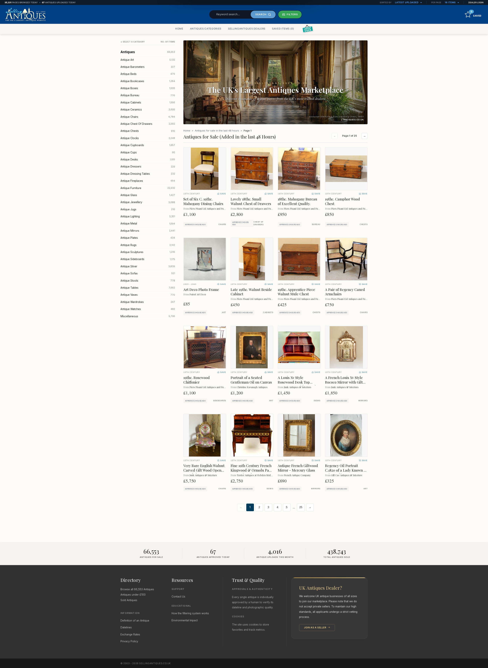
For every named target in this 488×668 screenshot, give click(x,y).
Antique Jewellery (147, 202)
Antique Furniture (147, 188)
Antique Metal (147, 223)
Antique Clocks (147, 138)
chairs (222, 224)
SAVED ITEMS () (283, 28)
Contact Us (178, 596)
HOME (179, 28)
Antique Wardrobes (147, 302)
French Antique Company (297, 475)
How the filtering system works (190, 613)
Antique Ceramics (147, 109)
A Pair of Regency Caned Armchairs (345, 291)
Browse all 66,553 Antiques (137, 589)
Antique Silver (147, 266)
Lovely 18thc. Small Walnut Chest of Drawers (251, 201)
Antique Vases (147, 294)
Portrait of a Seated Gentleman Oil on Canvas (251, 379)
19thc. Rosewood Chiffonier (196, 379)
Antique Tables (147, 287)
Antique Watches (147, 309)
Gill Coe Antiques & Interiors (346, 475)
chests (364, 224)
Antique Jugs (147, 209)
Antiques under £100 (133, 594)
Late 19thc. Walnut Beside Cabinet (251, 291)
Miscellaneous (147, 316)
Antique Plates (147, 237)
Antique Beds (147, 73)
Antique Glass (147, 195)
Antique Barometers (147, 66)
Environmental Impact (185, 620)
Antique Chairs (147, 116)
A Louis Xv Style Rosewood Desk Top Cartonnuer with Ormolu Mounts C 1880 (298, 384)
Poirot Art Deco (197, 294)
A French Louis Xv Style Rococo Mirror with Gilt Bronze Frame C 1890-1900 (344, 384)
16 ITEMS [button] (451, 2)
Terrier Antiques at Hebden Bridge (255, 475)
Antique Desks (147, 159)
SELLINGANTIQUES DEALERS (246, 28)
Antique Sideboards (147, 259)
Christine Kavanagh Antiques (252, 387)
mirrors (363, 401)
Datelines (126, 627)
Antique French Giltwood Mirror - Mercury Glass (298, 468)
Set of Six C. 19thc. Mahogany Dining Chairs (203, 201)
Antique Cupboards (147, 145)
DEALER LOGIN (475, 2)
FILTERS (292, 14)
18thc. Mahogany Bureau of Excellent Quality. (297, 201)
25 (300, 507)
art (224, 312)
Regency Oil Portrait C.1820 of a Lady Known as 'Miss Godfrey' (346, 470)
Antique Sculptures (147, 252)
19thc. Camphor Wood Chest (342, 201)
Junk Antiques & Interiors (297, 387)
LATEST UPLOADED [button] (407, 2)
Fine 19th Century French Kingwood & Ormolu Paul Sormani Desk (251, 470)
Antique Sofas (147, 273)
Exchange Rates (130, 634)
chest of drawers (258, 223)
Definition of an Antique (134, 620)
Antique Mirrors (147, 230)
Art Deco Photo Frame (201, 289)
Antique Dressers (147, 166)
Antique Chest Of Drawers (147, 123)
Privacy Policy (129, 641)
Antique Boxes (147, 88)
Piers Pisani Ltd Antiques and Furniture (210, 208)
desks (317, 401)
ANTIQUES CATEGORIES (205, 28)
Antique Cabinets (147, 102)
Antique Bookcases (147, 81)
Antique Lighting (147, 216)
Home (186, 130)
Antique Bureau (147, 95)
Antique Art (147, 59)
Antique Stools (147, 280)
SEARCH (260, 14)
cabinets (268, 312)
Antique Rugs (147, 245)
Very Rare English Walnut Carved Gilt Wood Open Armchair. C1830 (204, 470)
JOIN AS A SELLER (315, 627)
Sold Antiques (128, 600)
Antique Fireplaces (147, 180)
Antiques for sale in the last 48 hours (217, 130)
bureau (316, 224)
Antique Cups (147, 152)
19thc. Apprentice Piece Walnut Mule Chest (296, 291)
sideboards (219, 401)
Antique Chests (147, 130)
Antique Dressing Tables (147, 173)
